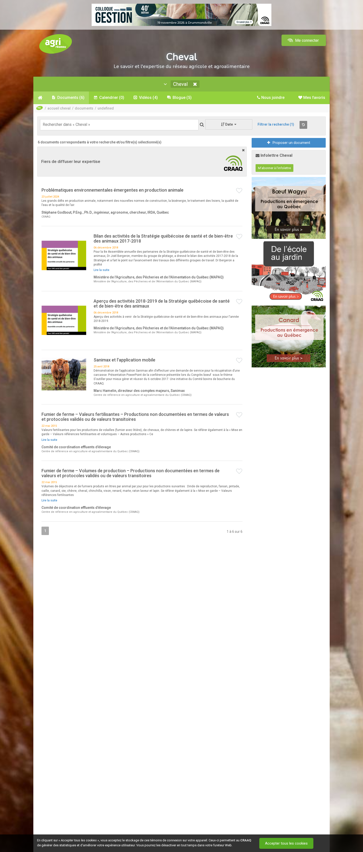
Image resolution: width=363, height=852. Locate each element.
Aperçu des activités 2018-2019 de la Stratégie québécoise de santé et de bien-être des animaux (162, 303)
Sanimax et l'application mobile (124, 359)
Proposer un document (291, 142)
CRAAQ (245, 840)
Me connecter (306, 40)
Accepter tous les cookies (286, 843)
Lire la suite (101, 270)
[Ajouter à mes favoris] (239, 191)
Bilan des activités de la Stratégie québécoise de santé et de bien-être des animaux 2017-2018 (163, 238)
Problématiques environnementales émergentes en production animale (112, 190)
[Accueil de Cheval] (40, 97)
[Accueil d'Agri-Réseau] (55, 43)
